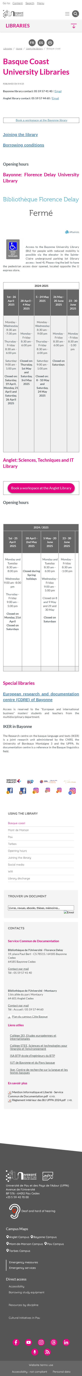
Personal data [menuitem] (61, 1371)
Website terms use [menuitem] (41, 1365)
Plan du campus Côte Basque (30, 1016)
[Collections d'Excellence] (69, 782)
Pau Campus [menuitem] (55, 1244)
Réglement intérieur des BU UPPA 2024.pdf (39, 1100)
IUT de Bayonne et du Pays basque (32, 1062)
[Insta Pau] (35, 791)
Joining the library (20, 134)
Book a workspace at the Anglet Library (41, 488)
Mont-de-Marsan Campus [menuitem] (26, 1244)
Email (58, 91)
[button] (70, 26)
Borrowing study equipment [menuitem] (26, 1292)
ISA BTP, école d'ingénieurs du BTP (32, 1055)
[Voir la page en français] (32, 42)
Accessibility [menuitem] (16, 1286)
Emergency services (22, 1268)
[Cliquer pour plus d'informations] (41, 227)
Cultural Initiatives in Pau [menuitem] (24, 1318)
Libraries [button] (18, 25)
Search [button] (29, 3)
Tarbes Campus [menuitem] (19, 1251)
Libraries (7, 48)
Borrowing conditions (23, 145)
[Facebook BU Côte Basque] (22, 791)
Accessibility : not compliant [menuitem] (29, 1371)
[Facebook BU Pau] (9, 791)
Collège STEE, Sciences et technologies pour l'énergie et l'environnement (38, 1047)
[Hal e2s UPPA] (48, 780)
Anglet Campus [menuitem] (19, 1237)
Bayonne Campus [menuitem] (45, 1237)
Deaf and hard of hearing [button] (38, 1211)
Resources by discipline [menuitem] (23, 1305)
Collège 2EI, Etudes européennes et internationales (33, 1037)
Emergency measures (23, 1262)
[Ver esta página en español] (41, 42)
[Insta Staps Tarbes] (59, 790)
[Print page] (50, 42)
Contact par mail (18, 968)
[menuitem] (41, 823)
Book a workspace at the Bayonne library (41, 120)
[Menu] (67, 13)
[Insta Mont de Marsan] (72, 791)
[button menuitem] (75, 13)
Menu (40, 3)
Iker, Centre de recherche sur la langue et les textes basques (39, 1071)
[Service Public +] (13, 781)
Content (18, 3)
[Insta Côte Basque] (47, 790)
